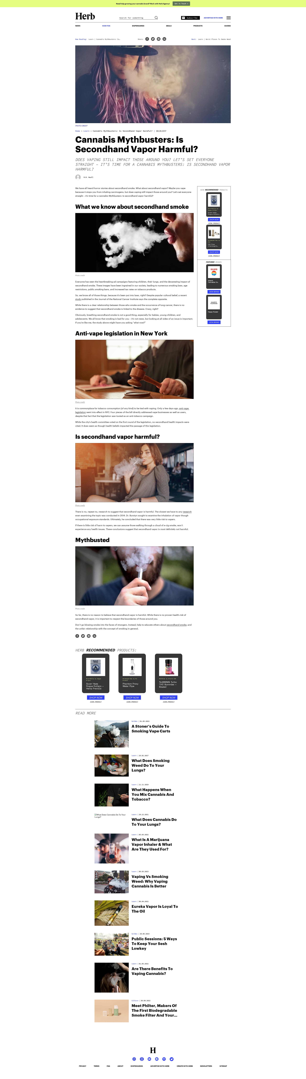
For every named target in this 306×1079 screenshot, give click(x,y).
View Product (214, 223)
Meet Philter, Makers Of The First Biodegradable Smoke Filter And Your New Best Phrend (154, 1011)
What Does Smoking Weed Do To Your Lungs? (151, 765)
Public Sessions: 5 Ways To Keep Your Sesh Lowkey (154, 943)
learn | (135, 755)
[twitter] (153, 39)
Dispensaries (138, 26)
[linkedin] (164, 39)
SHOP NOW (214, 220)
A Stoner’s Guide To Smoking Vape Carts (151, 729)
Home (77, 131)
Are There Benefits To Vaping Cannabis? (152, 971)
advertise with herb (213, 18)
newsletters (206, 1066)
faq (108, 1066)
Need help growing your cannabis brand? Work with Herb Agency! (143, 4)
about (120, 1066)
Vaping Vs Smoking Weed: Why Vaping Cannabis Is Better (150, 881)
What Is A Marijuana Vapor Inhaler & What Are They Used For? (152, 844)
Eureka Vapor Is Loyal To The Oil (155, 909)
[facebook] (147, 39)
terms (96, 1066)
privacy (82, 1066)
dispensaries (137, 1066)
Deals (169, 26)
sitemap (223, 1066)
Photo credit (81, 126)
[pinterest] (159, 39)
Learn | (135, 785)
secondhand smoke (176, 624)
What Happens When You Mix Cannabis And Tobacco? (153, 794)
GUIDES (227, 26)
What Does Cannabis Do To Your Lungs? (154, 822)
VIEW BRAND (214, 292)
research (187, 511)
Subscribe (192, 18)
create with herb (185, 1066)
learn (86, 131)
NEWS (77, 26)
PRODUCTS (197, 26)
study (78, 299)
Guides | (135, 721)
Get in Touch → (181, 4)
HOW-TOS (106, 26)
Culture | (136, 1001)
